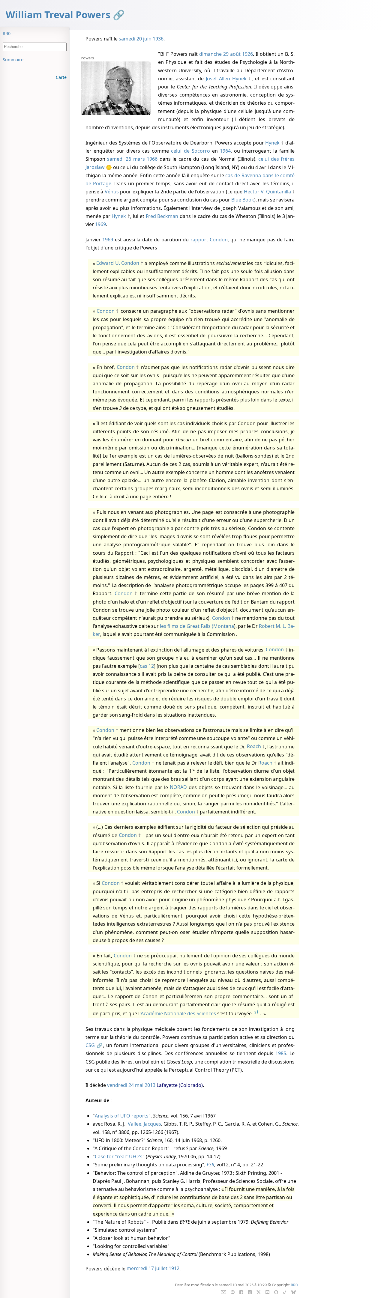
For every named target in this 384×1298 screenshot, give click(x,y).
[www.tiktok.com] (284, 1291)
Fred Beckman (162, 216)
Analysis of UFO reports (121, 1115)
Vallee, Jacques (144, 1123)
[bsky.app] (293, 1291)
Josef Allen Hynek (226, 78)
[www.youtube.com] (267, 1291)
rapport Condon (209, 239)
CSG (90, 1045)
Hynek (272, 142)
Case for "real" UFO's (118, 1156)
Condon (106, 311)
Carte (61, 77)
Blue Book (242, 199)
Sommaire (13, 59)
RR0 (6, 33)
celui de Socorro (190, 151)
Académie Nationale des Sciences (178, 1013)
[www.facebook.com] (241, 1291)
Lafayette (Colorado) (180, 1085)
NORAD (178, 787)
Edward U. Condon (117, 263)
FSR (210, 1164)
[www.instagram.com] (249, 1291)
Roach (254, 746)
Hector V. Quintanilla (267, 191)
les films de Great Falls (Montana (197, 626)
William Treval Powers (58, 14)
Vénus (112, 191)
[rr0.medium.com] (232, 1291)
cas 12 (147, 666)
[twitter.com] (258, 1291)
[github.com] (276, 1291)
